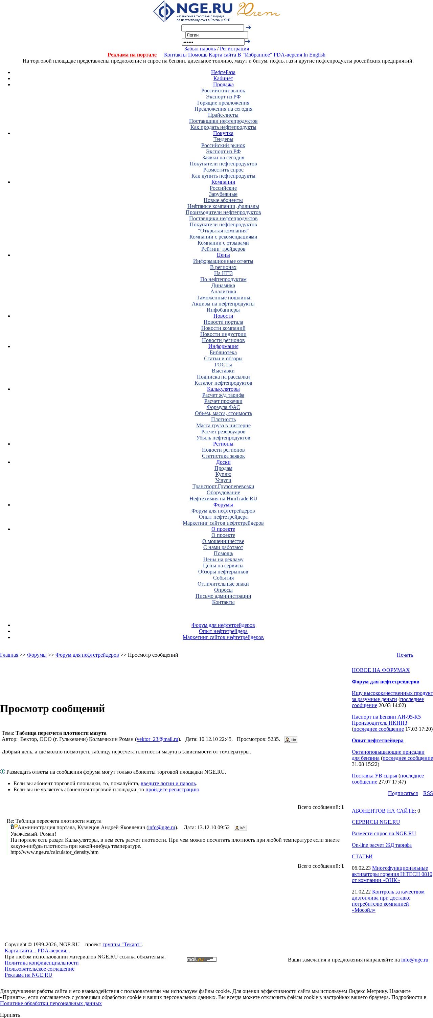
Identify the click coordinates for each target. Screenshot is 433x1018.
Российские (223, 188)
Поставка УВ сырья (374, 775)
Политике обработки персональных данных (51, 1003)
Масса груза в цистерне (223, 425)
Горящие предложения (223, 103)
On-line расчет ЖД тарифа (382, 845)
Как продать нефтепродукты (223, 127)
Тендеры (223, 139)
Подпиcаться (403, 793)
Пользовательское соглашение (39, 969)
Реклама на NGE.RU (28, 975)
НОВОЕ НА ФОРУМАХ (381, 670)
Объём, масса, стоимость (223, 413)
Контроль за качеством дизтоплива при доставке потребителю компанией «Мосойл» (388, 901)
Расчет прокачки (223, 401)
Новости (223, 316)
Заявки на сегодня (223, 157)
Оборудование (223, 492)
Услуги (223, 480)
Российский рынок (223, 90)
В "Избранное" (254, 55)
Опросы (223, 590)
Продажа (223, 84)
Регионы (223, 444)
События (223, 578)
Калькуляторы (223, 389)
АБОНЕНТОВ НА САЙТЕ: (384, 811)
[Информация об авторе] (290, 739)
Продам (223, 468)
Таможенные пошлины (223, 297)
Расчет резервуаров (223, 431)
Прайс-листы (223, 115)
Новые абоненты (223, 200)
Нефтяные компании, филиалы (223, 206)
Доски (223, 462)
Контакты (175, 55)
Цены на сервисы (223, 565)
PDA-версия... (54, 950)
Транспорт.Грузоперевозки (223, 486)
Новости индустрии (223, 334)
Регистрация (234, 48)
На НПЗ (223, 273)
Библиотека (223, 352)
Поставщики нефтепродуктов (223, 121)
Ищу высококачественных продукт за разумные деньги (392, 696)
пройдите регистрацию (172, 789)
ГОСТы (223, 364)
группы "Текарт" (122, 944)
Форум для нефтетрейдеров (223, 511)
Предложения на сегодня (223, 109)
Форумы (223, 504)
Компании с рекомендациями (223, 237)
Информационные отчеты (223, 261)
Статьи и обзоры (223, 358)
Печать (405, 655)
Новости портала (223, 322)
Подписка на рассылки (223, 377)
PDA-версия (288, 55)
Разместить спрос (223, 170)
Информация (223, 346)
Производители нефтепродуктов (223, 212)
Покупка (223, 133)
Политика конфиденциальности (42, 963)
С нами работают (223, 547)
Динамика (223, 285)
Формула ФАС (223, 407)
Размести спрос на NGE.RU (384, 833)
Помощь (197, 55)
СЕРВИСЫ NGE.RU (376, 822)
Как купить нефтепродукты (223, 176)
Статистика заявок (223, 456)
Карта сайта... (20, 950)
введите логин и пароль (168, 783)
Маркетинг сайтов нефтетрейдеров (223, 523)
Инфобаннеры (223, 310)
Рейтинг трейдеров (223, 249)
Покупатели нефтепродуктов (223, 163)
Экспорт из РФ (223, 96)
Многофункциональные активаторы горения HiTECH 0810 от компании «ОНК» (392, 874)
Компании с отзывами (223, 243)
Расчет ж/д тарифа (223, 395)
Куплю (223, 474)
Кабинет (223, 78)
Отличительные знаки (223, 584)
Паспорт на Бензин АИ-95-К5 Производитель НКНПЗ (386, 720)
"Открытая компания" (223, 230)
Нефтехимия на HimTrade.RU (223, 498)
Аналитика (223, 291)
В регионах (223, 267)
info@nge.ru (161, 827)
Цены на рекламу (223, 559)
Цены (223, 255)
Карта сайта (222, 55)
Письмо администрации (223, 596)
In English (314, 55)
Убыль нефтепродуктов (223, 437)
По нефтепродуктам (223, 279)
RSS (428, 793)
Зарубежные (223, 194)
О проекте (223, 529)
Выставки (223, 371)
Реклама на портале (132, 55)
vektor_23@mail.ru (157, 739)
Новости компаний (223, 328)
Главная (9, 655)
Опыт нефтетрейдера (223, 517)
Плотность (223, 419)
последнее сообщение (379, 729)
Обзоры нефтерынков (223, 571)
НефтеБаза (223, 72)
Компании (223, 182)
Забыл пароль (200, 48)
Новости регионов (223, 340)
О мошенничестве (223, 541)
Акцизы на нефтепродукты (223, 304)
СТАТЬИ (362, 856)
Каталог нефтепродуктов (223, 383)
